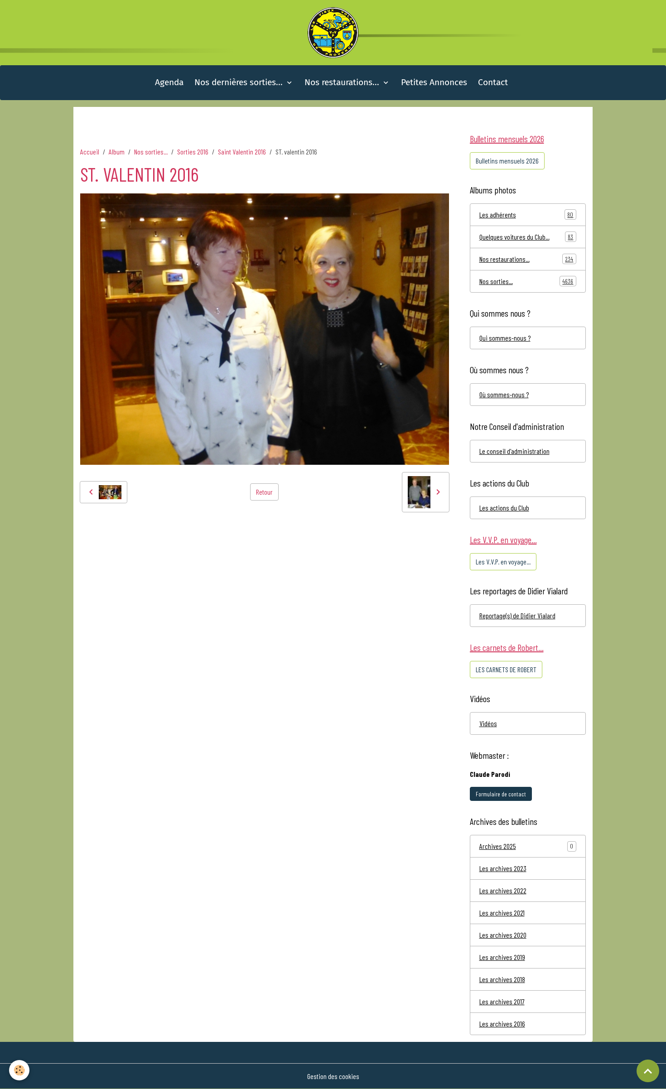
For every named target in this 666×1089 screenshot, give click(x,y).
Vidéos (488, 723)
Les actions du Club (504, 507)
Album (117, 151)
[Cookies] (19, 1070)
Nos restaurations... (342, 82)
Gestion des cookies (333, 1076)
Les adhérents (526, 214)
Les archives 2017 (502, 1001)
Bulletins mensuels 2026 (507, 160)
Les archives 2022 (502, 890)
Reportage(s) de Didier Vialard (517, 615)
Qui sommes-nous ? (505, 337)
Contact (493, 82)
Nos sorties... (151, 151)
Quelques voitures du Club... (526, 236)
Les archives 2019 (502, 957)
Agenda (169, 82)
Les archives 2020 (502, 934)
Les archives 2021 (502, 912)
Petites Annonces (434, 82)
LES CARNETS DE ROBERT (506, 669)
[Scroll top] (648, 1071)
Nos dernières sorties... (239, 82)
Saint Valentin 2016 (242, 151)
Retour (264, 491)
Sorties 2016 (192, 151)
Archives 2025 (497, 846)
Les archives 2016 (502, 1023)
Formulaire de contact (501, 794)
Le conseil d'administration (514, 451)
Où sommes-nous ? (504, 394)
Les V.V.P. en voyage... (503, 561)
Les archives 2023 (502, 868)
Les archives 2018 (502, 979)
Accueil (89, 151)
